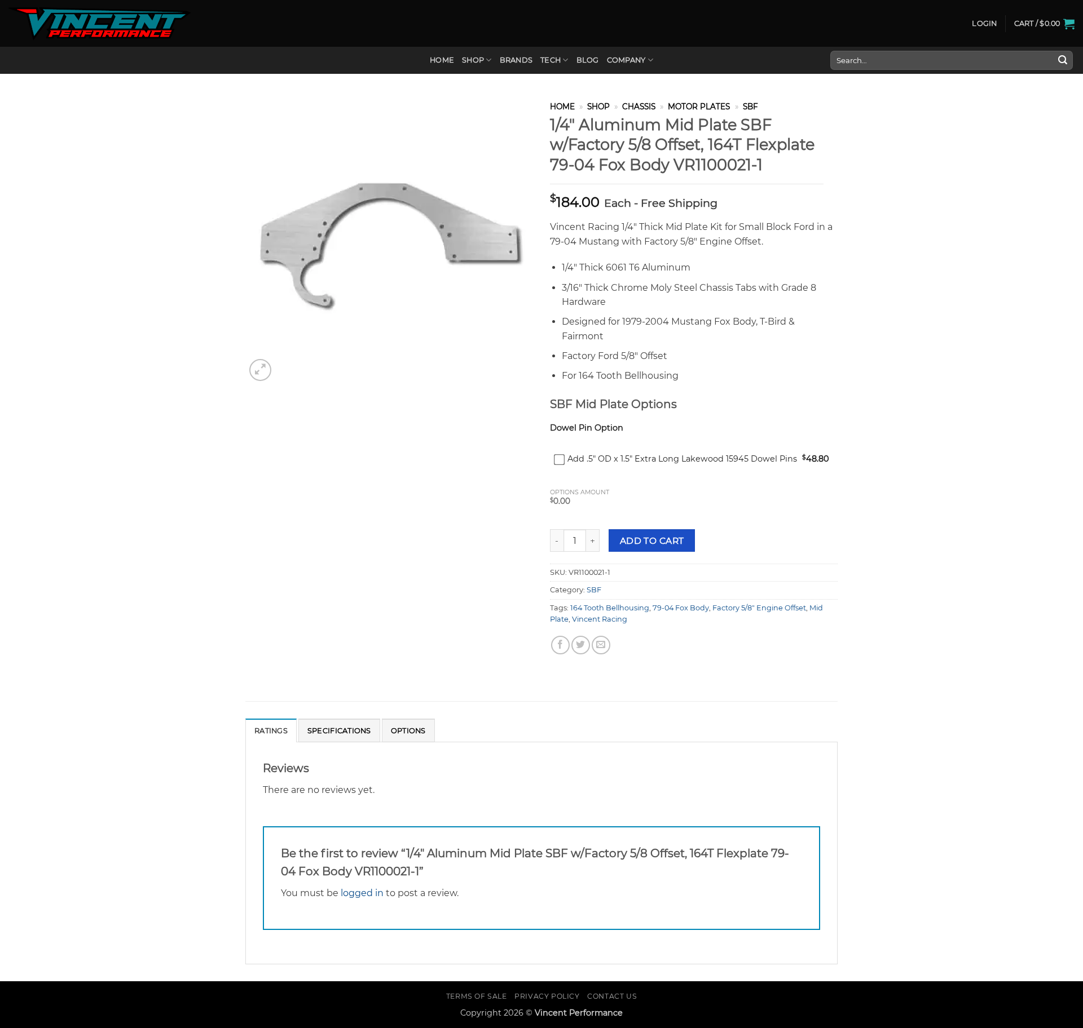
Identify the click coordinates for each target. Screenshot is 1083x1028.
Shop (473, 60)
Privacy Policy (547, 996)
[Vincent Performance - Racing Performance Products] (99, 23)
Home (442, 60)
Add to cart (652, 540)
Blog (587, 60)
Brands (516, 60)
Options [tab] (408, 730)
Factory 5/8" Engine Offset (759, 608)
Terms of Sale (476, 996)
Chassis (638, 106)
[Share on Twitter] (580, 645)
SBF (750, 106)
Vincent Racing (599, 619)
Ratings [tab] (271, 730)
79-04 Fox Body (681, 608)
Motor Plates (699, 106)
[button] (984, 24)
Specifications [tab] (339, 730)
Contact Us (612, 996)
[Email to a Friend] (601, 645)
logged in (362, 893)
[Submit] (1062, 60)
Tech (550, 60)
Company (626, 60)
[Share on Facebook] (560, 645)
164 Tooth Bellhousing (609, 608)
